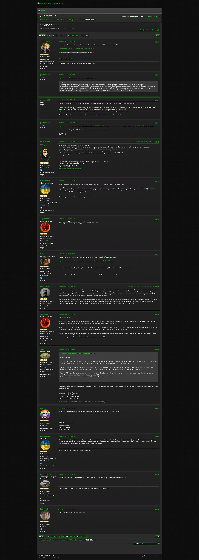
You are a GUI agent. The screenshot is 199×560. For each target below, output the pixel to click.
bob (41, 254)
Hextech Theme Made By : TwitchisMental (50, 558)
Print (158, 35)
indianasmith (45, 474)
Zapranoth (44, 219)
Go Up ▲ (157, 556)
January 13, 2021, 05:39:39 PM (66, 474)
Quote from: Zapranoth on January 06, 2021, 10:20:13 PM (78, 353)
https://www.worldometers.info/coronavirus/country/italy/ (77, 111)
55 (61, 36)
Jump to (130, 544)
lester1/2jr (44, 509)
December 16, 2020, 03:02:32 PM (67, 41)
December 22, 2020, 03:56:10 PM (67, 122)
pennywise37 (45, 286)
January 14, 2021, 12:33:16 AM (66, 509)
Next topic (155, 30)
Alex (42, 408)
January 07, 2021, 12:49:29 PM (66, 408)
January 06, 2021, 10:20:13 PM (66, 314)
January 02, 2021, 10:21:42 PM (66, 253)
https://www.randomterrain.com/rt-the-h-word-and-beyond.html (79, 78)
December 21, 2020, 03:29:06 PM (67, 74)
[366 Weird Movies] (41, 208)
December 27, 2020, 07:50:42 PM (67, 180)
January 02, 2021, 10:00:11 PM (66, 218)
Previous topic (145, 30)
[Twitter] (41, 529)
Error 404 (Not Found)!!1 (66, 58)
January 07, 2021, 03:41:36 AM (66, 349)
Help (142, 556)
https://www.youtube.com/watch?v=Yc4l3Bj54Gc (76, 49)
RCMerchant (45, 141)
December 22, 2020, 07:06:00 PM (67, 141)
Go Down (42, 35)
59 (77, 36)
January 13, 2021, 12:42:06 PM (66, 436)
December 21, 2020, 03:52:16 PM (67, 100)
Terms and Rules (148, 556)
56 (65, 36)
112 (82, 36)
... (59, 36)
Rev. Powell (45, 181)
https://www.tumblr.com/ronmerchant (69, 169)
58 (73, 36)
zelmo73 (43, 349)
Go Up (41, 536)
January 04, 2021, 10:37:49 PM (66, 286)
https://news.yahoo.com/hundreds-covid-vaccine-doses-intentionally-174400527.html (86, 261)
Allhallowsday (46, 41)
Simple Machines (53, 555)
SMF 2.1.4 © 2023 (44, 555)
